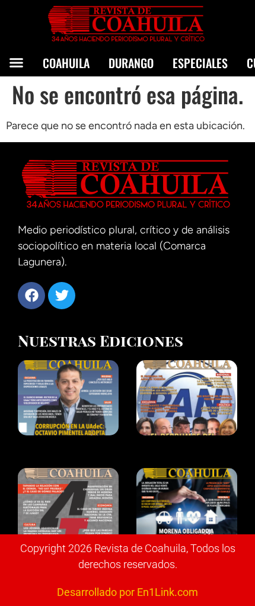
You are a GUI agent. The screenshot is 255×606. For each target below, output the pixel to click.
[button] (16, 62)
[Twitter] (61, 295)
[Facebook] (31, 295)
